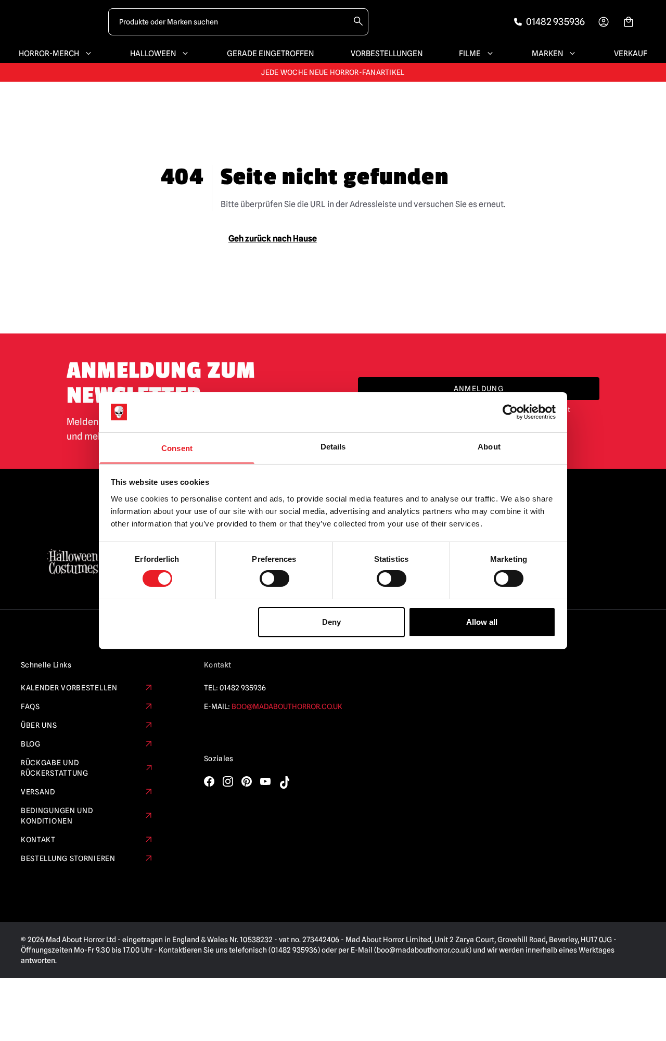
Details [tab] (333, 446)
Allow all (481, 621)
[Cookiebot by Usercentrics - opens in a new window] (510, 412)
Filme (470, 53)
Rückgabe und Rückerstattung (54, 768)
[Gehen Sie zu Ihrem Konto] (603, 22)
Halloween (153, 53)
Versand (38, 792)
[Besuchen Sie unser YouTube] (265, 781)
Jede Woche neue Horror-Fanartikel (332, 72)
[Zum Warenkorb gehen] (628, 22)
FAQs (30, 706)
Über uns (39, 725)
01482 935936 (243, 688)
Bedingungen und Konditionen (57, 815)
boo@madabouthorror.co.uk (287, 706)
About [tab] (489, 446)
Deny (331, 621)
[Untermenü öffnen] (86, 53)
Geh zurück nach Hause (272, 238)
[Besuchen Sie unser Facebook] (209, 781)
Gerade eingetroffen (270, 53)
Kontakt (38, 840)
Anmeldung (479, 388)
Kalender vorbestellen (69, 688)
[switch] (274, 578)
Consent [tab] (177, 447)
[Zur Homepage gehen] (58, 22)
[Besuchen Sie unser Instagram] (228, 781)
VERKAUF (630, 53)
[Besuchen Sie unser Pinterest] (246, 781)
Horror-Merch (49, 53)
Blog (31, 744)
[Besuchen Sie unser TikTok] (284, 782)
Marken (547, 53)
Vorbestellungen (386, 53)
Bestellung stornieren (68, 858)
